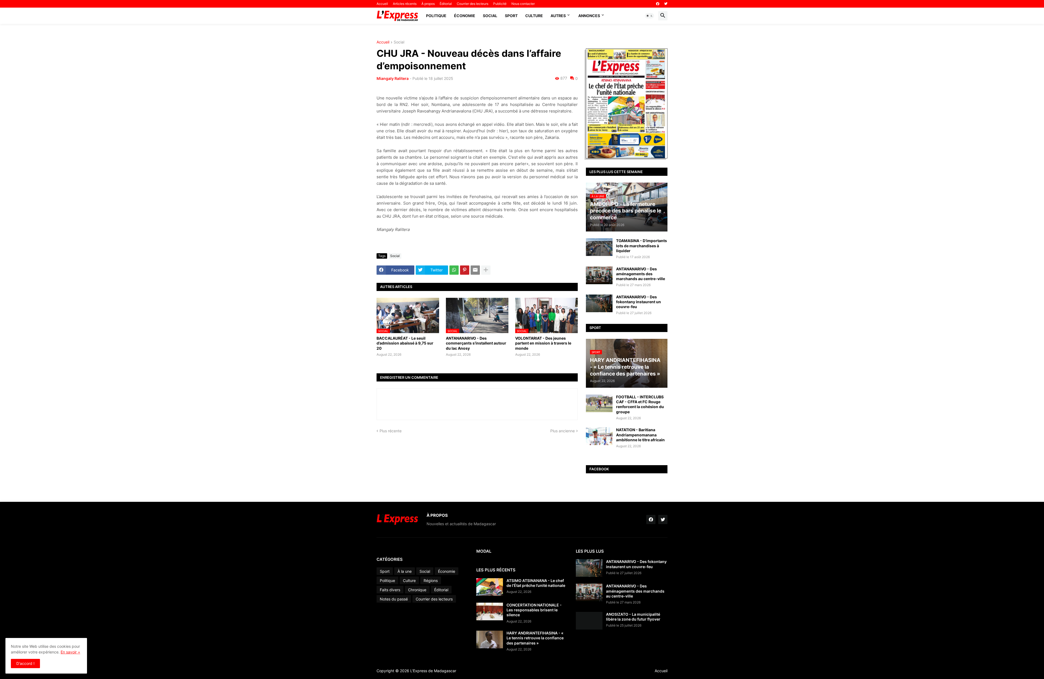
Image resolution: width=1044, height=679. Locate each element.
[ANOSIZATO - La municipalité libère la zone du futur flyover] (589, 621)
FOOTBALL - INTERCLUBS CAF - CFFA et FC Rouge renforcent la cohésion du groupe (640, 404)
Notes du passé (394, 599)
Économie (464, 15)
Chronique (417, 589)
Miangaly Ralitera (393, 78)
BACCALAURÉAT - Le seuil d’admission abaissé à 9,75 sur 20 (405, 343)
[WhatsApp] (454, 270)
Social (490, 15)
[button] (649, 15)
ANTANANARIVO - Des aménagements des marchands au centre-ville (640, 274)
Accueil (382, 4)
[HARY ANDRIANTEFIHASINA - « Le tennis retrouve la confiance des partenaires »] (489, 639)
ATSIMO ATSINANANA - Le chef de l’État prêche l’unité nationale (536, 583)
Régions (431, 580)
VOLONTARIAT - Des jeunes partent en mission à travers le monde (543, 343)
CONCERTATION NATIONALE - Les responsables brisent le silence (534, 610)
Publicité (500, 4)
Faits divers (390, 589)
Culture (534, 15)
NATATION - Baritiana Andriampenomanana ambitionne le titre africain (640, 434)
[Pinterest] (464, 270)
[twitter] (665, 4)
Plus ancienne (562, 430)
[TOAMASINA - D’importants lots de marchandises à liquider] (599, 247)
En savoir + (70, 652)
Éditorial (446, 4)
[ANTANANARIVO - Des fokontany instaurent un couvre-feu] (599, 303)
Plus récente (391, 430)
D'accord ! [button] (25, 663)
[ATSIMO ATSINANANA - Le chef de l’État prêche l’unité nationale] (489, 587)
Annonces (589, 15)
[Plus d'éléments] (485, 270)
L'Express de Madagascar (433, 670)
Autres (558, 15)
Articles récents (405, 4)
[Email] (475, 270)
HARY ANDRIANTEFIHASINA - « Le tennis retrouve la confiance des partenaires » (535, 638)
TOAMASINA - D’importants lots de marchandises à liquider (641, 245)
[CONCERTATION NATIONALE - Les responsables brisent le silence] (489, 611)
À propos (428, 4)
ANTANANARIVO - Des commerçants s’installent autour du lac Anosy (476, 343)
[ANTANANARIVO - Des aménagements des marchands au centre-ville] (599, 275)
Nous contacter (523, 4)
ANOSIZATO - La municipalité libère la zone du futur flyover (633, 616)
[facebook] (657, 4)
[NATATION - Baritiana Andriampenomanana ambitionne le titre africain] (599, 436)
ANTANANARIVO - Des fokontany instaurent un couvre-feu (638, 302)
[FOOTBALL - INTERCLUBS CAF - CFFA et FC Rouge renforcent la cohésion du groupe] (599, 403)
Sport (511, 15)
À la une (404, 571)
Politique (436, 15)
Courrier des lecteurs (472, 4)
